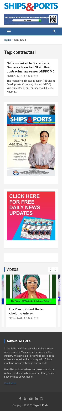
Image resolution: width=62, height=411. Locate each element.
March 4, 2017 (14, 75)
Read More (10, 383)
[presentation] (50, 269)
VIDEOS (12, 270)
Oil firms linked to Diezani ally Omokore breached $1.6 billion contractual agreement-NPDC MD (30, 67)
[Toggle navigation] (8, 31)
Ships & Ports (31, 75)
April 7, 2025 (15, 317)
